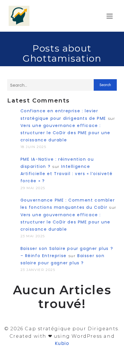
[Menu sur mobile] (109, 16)
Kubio (62, 343)
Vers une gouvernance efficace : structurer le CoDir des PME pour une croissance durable (65, 133)
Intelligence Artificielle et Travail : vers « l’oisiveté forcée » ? (66, 174)
